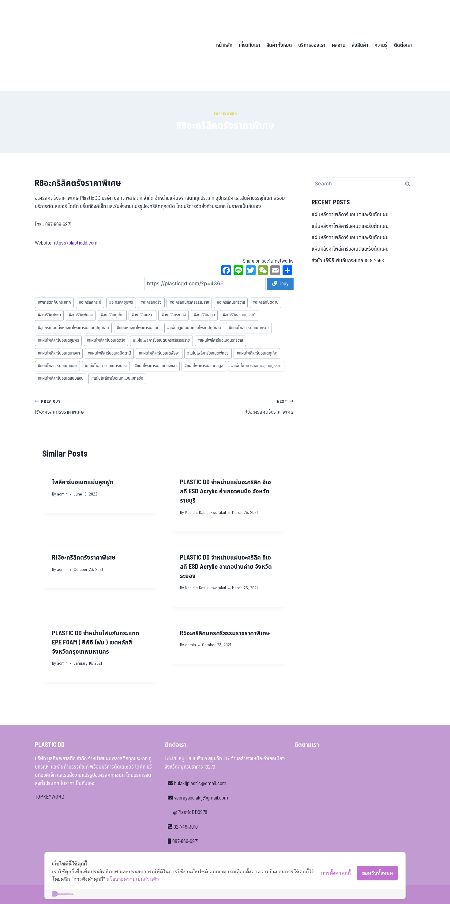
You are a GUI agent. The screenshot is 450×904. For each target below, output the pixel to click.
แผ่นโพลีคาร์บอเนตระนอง (106, 366)
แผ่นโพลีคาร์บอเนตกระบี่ (249, 328)
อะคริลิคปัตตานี (266, 302)
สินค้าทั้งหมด (279, 45)
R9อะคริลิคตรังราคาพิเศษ (268, 407)
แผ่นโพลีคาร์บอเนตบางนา (59, 353)
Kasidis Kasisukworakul (205, 513)
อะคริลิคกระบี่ (90, 302)
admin (62, 494)
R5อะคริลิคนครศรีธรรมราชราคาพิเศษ (225, 633)
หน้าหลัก (224, 45)
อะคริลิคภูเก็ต (112, 315)
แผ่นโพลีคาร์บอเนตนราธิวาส (220, 340)
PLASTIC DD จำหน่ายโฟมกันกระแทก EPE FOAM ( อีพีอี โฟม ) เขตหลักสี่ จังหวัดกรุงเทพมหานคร (95, 642)
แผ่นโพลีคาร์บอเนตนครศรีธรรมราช (161, 340)
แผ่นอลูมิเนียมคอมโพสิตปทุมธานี (194, 328)
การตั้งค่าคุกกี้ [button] (336, 873)
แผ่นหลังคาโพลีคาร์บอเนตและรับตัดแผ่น (350, 215)
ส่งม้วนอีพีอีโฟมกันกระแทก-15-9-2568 (348, 261)
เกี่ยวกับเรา (249, 45)
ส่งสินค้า (360, 45)
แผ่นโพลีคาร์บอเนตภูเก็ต (257, 353)
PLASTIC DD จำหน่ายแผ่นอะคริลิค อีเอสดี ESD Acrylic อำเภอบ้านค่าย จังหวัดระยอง (226, 567)
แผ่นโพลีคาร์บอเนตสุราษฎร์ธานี (256, 366)
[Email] (275, 271)
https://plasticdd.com (75, 243)
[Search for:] (363, 184)
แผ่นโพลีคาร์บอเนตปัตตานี (109, 353)
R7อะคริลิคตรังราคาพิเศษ (59, 407)
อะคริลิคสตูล (204, 315)
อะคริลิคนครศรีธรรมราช (189, 302)
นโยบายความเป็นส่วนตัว (132, 879)
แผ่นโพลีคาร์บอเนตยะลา (57, 366)
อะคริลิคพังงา (49, 315)
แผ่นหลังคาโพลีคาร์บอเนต (138, 328)
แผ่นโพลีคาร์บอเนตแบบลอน (61, 378)
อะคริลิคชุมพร (121, 302)
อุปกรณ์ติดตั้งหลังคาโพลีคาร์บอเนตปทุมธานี (73, 328)
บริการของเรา (311, 45)
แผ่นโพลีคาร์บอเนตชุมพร (58, 340)
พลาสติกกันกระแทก (54, 302)
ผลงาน (339, 45)
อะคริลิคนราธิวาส (231, 302)
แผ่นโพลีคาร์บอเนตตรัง (106, 340)
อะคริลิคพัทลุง (81, 315)
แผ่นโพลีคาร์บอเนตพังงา (159, 353)
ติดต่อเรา (403, 45)
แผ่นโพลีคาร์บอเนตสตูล (203, 366)
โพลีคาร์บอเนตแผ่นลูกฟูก (82, 482)
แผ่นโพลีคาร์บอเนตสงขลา (155, 366)
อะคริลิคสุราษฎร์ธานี (239, 315)
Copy (282, 284)
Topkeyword (225, 113)
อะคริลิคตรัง (151, 302)
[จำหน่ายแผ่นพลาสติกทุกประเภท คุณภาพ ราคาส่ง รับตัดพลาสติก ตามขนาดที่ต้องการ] (77, 45)
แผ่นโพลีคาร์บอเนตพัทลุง (208, 353)
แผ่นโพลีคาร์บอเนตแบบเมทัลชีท (117, 378)
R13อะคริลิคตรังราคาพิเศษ (84, 557)
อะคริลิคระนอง (173, 315)
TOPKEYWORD (49, 797)
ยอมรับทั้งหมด (377, 873)
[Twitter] (251, 271)
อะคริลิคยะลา (142, 315)
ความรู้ (381, 45)
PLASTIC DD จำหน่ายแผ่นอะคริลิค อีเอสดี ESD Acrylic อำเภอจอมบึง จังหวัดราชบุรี (225, 491)
